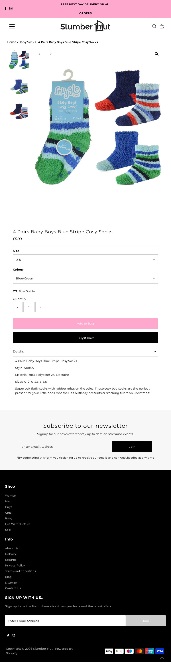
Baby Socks (27, 42)
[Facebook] (6, 9)
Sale (8, 529)
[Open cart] (162, 26)
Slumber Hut (43, 648)
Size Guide (26, 291)
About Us (11, 548)
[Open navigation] (25, 26)
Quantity (19, 299)
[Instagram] (11, 9)
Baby (8, 518)
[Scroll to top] (162, 658)
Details (18, 351)
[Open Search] (154, 26)
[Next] (51, 54)
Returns (10, 559)
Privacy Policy (15, 565)
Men (8, 501)
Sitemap (11, 582)
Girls (8, 512)
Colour (18, 269)
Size (16, 251)
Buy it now (85, 338)
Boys (8, 507)
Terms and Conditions (20, 571)
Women (10, 495)
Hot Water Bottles (17, 524)
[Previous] (40, 54)
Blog (8, 576)
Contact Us (13, 588)
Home (11, 42)
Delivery (11, 554)
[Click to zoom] (157, 54)
